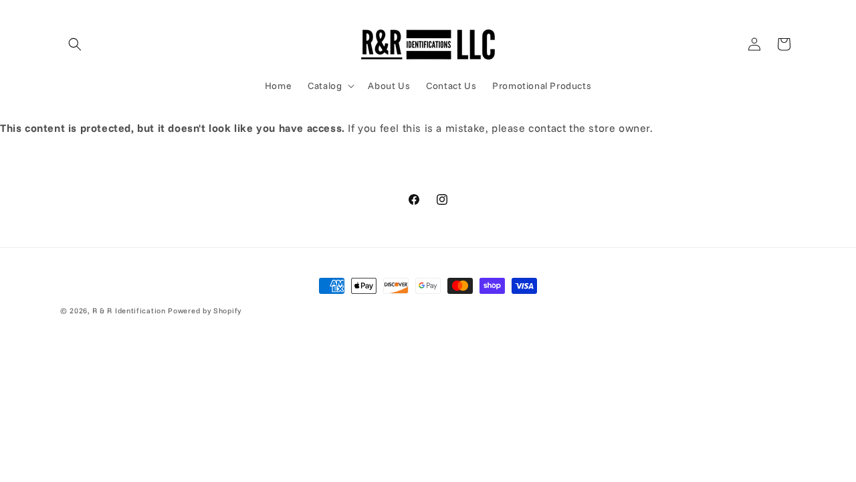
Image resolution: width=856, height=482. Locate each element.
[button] (75, 44)
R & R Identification (129, 310)
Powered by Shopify (204, 310)
